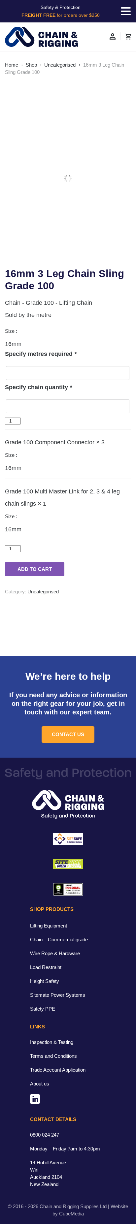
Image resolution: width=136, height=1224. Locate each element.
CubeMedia (71, 1213)
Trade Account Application (57, 1070)
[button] (126, 11)
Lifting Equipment (48, 925)
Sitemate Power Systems (57, 995)
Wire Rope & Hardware (55, 953)
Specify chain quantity (38, 387)
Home (11, 65)
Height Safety (44, 981)
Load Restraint (45, 967)
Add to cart (34, 569)
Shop (31, 65)
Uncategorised (60, 65)
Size (10, 331)
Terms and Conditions (53, 1056)
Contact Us (68, 734)
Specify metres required (41, 354)
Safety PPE (42, 1009)
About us (39, 1083)
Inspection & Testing (51, 1042)
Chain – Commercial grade (59, 939)
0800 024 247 (44, 1135)
